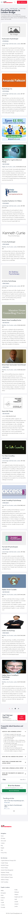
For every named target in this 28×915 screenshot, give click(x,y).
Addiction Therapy (5, 879)
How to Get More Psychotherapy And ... (14, 800)
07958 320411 (6, 503)
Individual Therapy (4, 865)
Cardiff (2, 902)
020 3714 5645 (6, 164)
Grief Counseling (4, 882)
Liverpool (16, 904)
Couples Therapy (4, 863)
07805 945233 (6, 633)
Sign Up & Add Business (14, 790)
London (18, 43)
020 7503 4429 (6, 458)
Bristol (2, 900)
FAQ (2, 850)
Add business (21, 717)
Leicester (16, 901)
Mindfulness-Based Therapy (6, 875)
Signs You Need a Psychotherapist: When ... (13, 806)
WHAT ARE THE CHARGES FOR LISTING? (12, 756)
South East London (12, 43)
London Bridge (5, 43)
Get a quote (3, 840)
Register (2, 848)
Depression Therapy (5, 872)
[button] (24, 779)
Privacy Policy (4, 852)
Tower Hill (4, 505)
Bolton (2, 895)
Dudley (16, 889)
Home (2, 836)
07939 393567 (6, 679)
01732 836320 (6, 203)
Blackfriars (4, 247)
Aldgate (3, 166)
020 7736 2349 (6, 413)
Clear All (22, 779)
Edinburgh (17, 892)
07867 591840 (6, 367)
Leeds (16, 899)
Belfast (2, 890)
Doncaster (3, 907)
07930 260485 (6, 244)
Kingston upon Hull (18, 897)
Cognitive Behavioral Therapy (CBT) (8, 860)
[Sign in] (15, 2)
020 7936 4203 (6, 592)
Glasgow (16, 894)
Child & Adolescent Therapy (7, 877)
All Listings (3, 838)
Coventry (3, 905)
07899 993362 (6, 283)
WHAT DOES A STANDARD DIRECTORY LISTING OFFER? (12, 762)
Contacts (2, 843)
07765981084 (5, 41)
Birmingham (3, 893)
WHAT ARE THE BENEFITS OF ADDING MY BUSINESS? (13, 774)
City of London (9, 166)
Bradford (3, 897)
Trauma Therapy (4, 867)
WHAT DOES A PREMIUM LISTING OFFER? (13, 768)
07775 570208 (6, 91)
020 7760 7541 (6, 322)
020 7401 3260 (6, 549)
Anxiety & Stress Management (7, 870)
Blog (2, 845)
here (8, 734)
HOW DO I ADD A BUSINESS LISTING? (11, 731)
